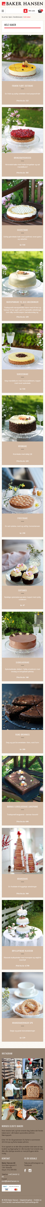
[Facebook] (25, 1170)
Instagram (7, 1053)
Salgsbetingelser (26, 1200)
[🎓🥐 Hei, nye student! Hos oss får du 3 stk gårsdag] (12, 1089)
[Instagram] (30, 1170)
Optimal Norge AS (31, 1202)
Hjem (10, 17)
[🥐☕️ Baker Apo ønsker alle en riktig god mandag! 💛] (12, 1068)
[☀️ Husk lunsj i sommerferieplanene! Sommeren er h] (33, 1110)
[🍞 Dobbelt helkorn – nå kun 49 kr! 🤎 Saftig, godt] (33, 1089)
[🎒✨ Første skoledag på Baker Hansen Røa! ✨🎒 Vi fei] (33, 1068)
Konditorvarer (17, 17)
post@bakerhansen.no (10, 1181)
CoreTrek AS (6, 1202)
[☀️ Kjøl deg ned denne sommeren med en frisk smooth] (12, 1110)
